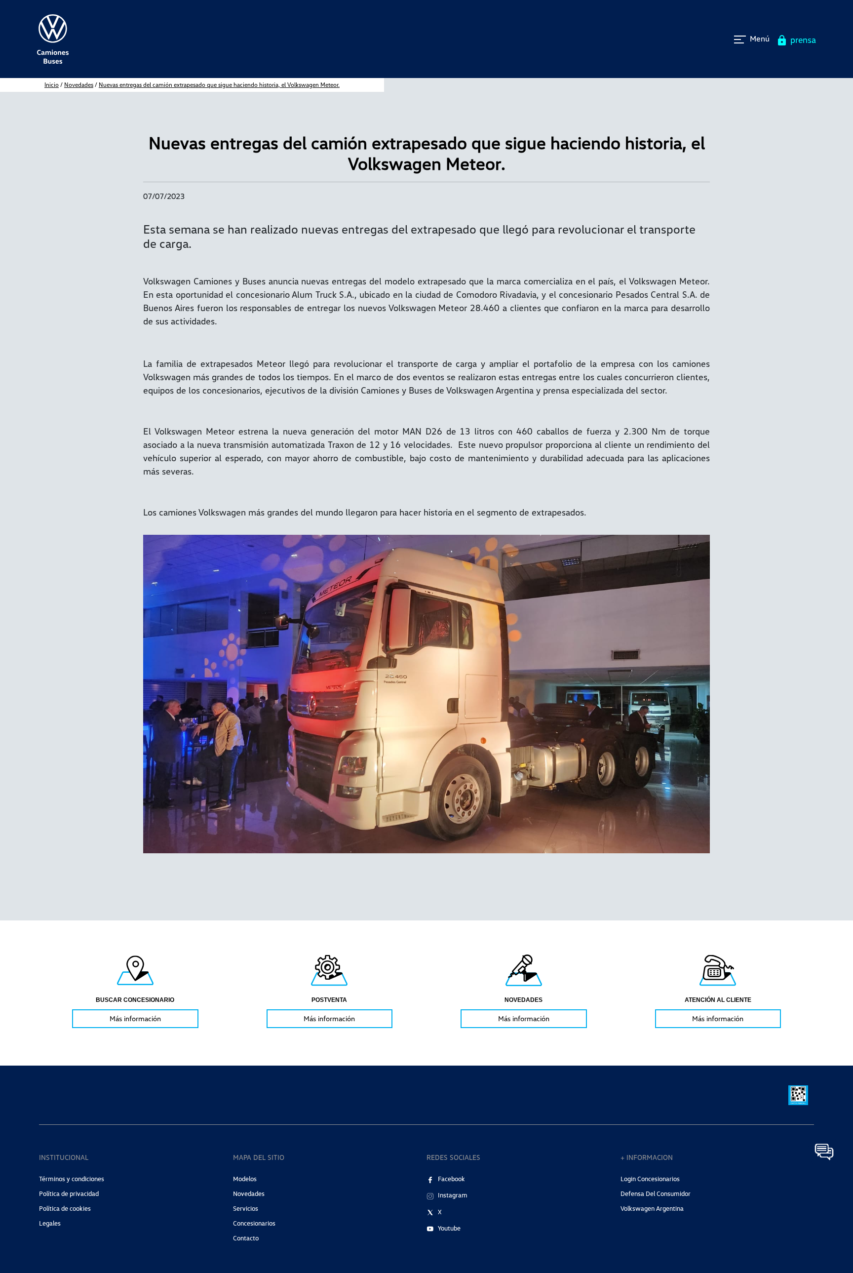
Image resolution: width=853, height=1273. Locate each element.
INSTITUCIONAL (63, 1157)
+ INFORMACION (646, 1157)
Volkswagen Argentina (652, 1208)
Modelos (245, 1179)
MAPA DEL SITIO (258, 1157)
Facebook (451, 1179)
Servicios (245, 1208)
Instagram (452, 1195)
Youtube (449, 1228)
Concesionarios (254, 1223)
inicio (51, 84)
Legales (50, 1223)
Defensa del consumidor (655, 1193)
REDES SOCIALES (453, 1157)
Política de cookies (65, 1208)
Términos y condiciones (71, 1179)
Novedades (78, 84)
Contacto (246, 1238)
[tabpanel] (135, 990)
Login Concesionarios (650, 1179)
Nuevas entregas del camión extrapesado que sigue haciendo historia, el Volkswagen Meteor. (219, 84)
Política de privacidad (69, 1193)
